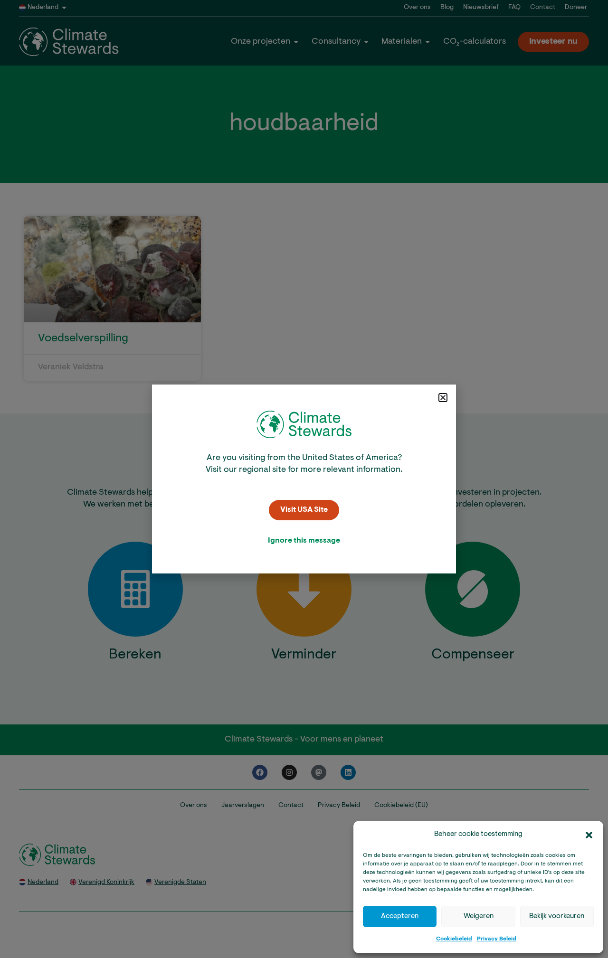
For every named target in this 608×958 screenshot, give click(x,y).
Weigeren (479, 916)
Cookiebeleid (454, 939)
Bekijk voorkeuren (556, 916)
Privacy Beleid (496, 939)
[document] (304, 479)
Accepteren (399, 916)
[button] (589, 835)
